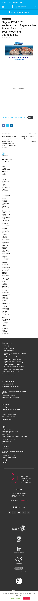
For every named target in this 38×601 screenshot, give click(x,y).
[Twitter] (7, 125)
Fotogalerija (5, 449)
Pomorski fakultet (9, 348)
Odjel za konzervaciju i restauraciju (14, 362)
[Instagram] (14, 512)
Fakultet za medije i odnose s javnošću (15, 357)
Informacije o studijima (8, 439)
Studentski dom (6, 441)
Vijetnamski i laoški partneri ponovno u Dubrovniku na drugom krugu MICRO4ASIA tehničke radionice (6, 268)
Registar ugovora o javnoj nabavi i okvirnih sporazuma (14, 392)
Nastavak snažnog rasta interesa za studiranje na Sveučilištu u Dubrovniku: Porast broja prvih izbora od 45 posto (6, 217)
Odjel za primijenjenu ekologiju (12, 359)
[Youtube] (28, 512)
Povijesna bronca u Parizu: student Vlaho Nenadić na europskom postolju (6, 169)
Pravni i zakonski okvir (8, 384)
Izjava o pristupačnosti (8, 417)
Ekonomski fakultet (19, 12)
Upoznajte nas (6, 434)
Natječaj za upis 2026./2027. (10, 432)
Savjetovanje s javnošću (9, 412)
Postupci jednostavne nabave (10, 397)
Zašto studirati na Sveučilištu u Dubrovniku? (14, 436)
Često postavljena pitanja (9, 457)
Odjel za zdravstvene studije (12, 364)
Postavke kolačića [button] (15, 598)
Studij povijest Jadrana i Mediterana (14, 366)
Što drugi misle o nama (8, 455)
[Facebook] (3, 125)
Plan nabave (5, 389)
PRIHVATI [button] (26, 598)
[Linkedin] (11, 125)
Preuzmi (30, 117)
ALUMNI (19, 2)
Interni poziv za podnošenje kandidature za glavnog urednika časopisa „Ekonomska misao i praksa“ (6, 200)
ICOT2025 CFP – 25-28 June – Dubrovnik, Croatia (14, 117)
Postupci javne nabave (8, 395)
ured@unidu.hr (24, 500)
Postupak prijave (6, 429)
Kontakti (4, 462)
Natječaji (4, 407)
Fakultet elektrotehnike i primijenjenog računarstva (15, 353)
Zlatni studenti (6, 446)
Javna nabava (8, 381)
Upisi (4, 426)
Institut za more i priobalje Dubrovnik (12, 369)
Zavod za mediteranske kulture (10, 371)
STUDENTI (3, 2)
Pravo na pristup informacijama (11, 409)
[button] (3, 7)
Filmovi (4, 444)
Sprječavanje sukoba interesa (10, 386)
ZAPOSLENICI (12, 2)
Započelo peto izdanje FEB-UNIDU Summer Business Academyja (6, 282)
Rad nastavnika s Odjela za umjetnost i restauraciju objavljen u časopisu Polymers (28, 138)
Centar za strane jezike (8, 374)
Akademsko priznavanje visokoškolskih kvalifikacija (13, 451)
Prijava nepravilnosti (7, 419)
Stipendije (4, 460)
